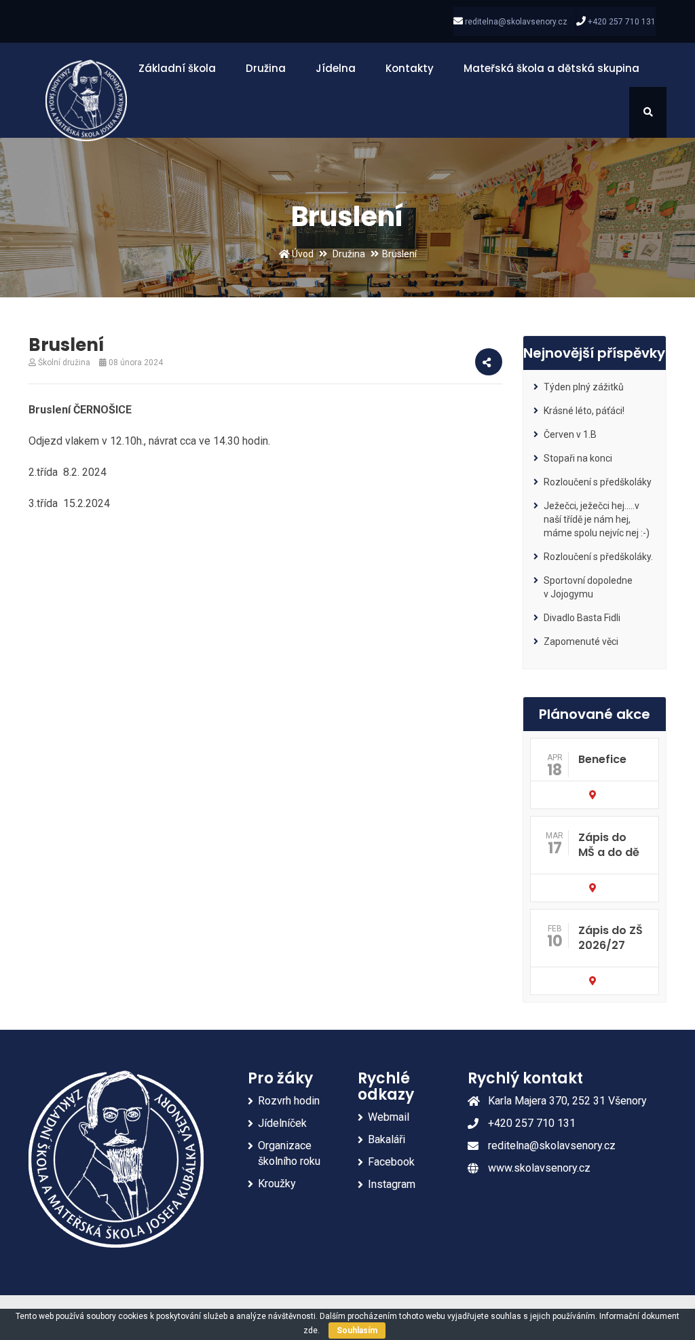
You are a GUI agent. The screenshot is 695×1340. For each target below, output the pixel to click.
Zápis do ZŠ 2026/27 (610, 938)
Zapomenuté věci (581, 641)
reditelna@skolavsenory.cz (516, 21)
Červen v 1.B (570, 434)
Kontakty (410, 68)
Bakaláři (386, 1139)
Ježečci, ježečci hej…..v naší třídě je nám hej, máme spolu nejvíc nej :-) (597, 519)
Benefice (602, 759)
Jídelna (336, 68)
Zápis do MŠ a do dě (608, 845)
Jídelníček (282, 1123)
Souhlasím (357, 1330)
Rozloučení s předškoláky (598, 482)
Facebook (391, 1161)
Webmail (388, 1117)
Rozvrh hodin (289, 1100)
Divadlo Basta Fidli (582, 617)
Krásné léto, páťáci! (584, 410)
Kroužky (277, 1183)
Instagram (391, 1184)
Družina (266, 68)
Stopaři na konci (578, 458)
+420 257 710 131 (622, 21)
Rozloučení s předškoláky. (598, 556)
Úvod (302, 253)
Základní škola (177, 68)
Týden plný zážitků (584, 386)
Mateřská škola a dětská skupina (551, 68)
